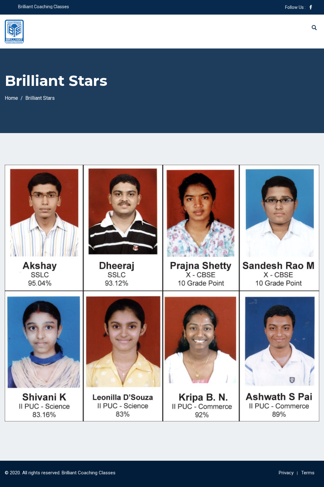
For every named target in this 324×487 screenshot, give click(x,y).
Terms (308, 473)
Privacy (286, 473)
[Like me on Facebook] (310, 7)
